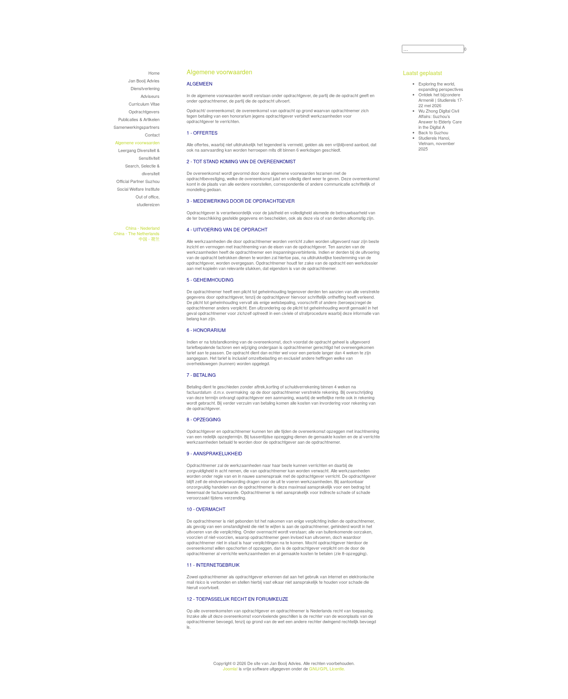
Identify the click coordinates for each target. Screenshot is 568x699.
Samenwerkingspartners (137, 127)
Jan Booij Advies (144, 80)
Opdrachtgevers (144, 111)
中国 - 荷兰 (149, 239)
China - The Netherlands (137, 233)
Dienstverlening (145, 88)
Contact (152, 135)
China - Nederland (143, 228)
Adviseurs (150, 96)
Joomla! (230, 668)
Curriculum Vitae (144, 104)
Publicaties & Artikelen (139, 119)
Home (154, 73)
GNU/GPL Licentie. (327, 668)
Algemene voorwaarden (137, 142)
